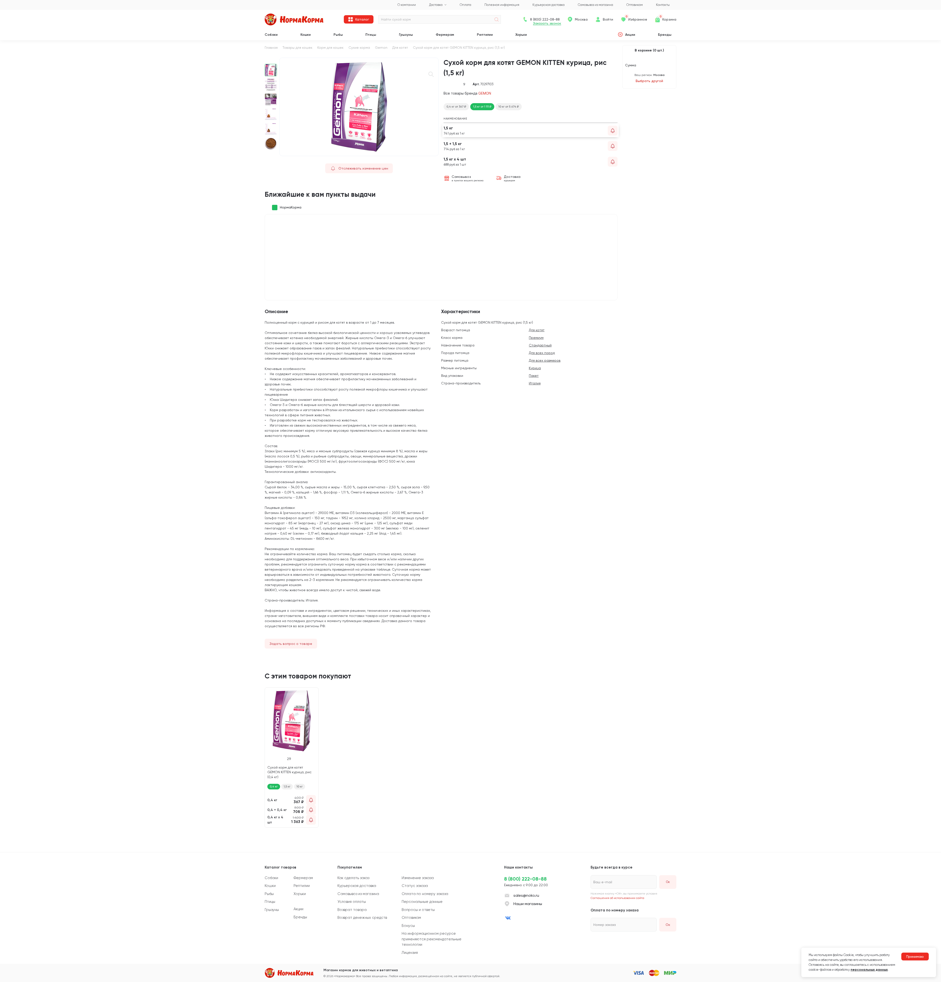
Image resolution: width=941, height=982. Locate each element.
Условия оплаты (351, 901)
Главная (271, 47)
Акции (630, 35)
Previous (271, 60)
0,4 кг (274, 786)
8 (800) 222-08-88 (525, 879)
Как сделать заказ (353, 878)
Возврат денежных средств (362, 917)
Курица (535, 368)
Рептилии (485, 35)
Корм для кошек (330, 47)
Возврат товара (352, 910)
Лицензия (410, 952)
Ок (668, 925)
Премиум (536, 338)
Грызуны (406, 35)
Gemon (381, 47)
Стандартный (540, 345)
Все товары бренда (467, 93)
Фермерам (445, 35)
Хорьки (521, 35)
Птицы (370, 35)
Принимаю (915, 956)
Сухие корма (359, 47)
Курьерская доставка (356, 886)
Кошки (305, 35)
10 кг (300, 786)
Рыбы (338, 35)
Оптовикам (411, 917)
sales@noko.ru (526, 895)
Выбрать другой (649, 81)
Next (271, 154)
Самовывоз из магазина (358, 894)
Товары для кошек (297, 47)
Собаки (271, 35)
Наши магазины (527, 903)
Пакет (534, 376)
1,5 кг (287, 786)
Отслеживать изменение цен (363, 168)
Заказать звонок (547, 23)
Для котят (400, 47)
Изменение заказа (418, 878)
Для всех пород (542, 353)
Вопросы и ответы (418, 910)
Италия (535, 383)
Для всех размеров (544, 360)
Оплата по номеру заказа (425, 894)
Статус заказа (415, 886)
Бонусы (408, 925)
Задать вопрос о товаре (291, 644)
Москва (581, 19)
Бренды (664, 35)
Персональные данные (422, 901)
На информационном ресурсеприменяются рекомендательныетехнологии (431, 939)
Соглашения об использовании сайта (617, 898)
